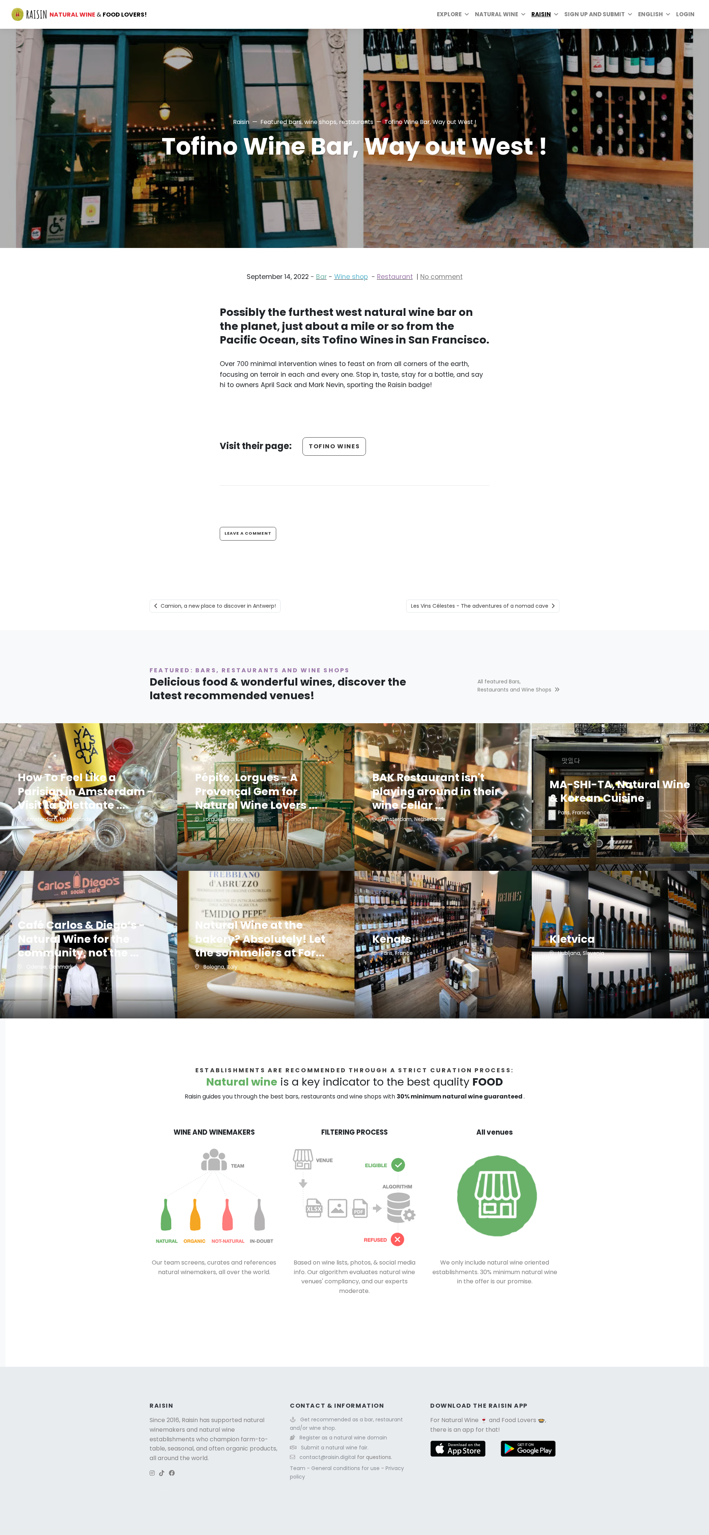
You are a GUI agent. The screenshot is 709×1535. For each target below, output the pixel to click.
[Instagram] (152, 1473)
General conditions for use (346, 1468)
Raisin (241, 122)
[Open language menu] (668, 14)
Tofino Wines (334, 446)
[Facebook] (172, 1473)
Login (685, 14)
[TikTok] (161, 1473)
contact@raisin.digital (327, 1457)
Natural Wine (460, 1420)
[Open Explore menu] (467, 14)
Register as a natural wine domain (343, 1437)
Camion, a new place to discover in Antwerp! (218, 606)
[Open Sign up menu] (630, 14)
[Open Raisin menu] (556, 14)
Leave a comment (248, 533)
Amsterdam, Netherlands (58, 819)
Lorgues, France (223, 819)
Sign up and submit (594, 14)
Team (298, 1468)
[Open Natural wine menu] (523, 14)
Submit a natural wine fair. (335, 1447)
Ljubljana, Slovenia (580, 953)
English (650, 14)
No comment (441, 276)
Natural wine (496, 14)
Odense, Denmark (49, 966)
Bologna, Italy (219, 966)
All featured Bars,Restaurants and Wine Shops (514, 685)
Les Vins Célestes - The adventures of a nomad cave (479, 606)
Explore (449, 14)
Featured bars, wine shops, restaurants (316, 122)
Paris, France (573, 812)
